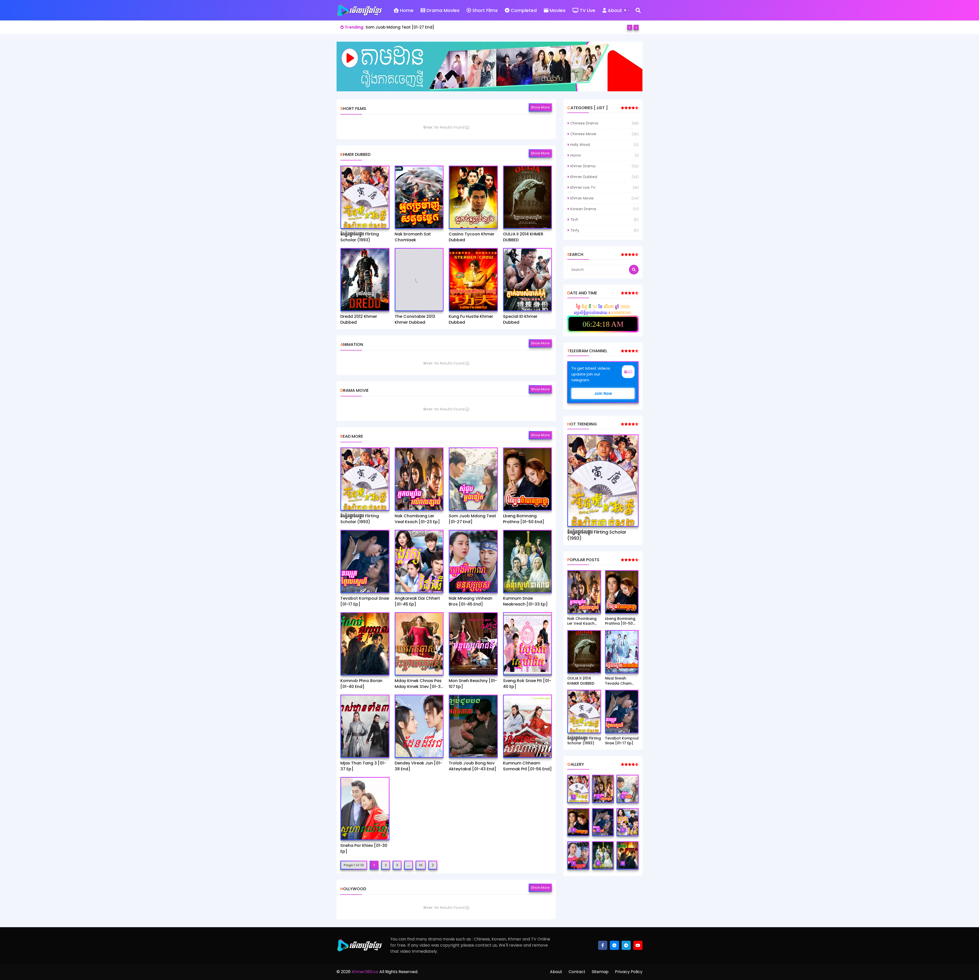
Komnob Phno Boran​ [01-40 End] (361, 683)
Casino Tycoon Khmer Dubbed (471, 237)
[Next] (636, 27)
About (615, 10)
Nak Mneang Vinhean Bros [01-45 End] (470, 601)
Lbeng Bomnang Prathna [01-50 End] (403, 27)
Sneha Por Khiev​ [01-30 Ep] (363, 848)
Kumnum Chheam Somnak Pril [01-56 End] (527, 766)
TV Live (587, 10)
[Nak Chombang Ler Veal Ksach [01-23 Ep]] (419, 479)
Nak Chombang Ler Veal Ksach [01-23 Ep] (417, 518)
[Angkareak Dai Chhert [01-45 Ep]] (419, 561)
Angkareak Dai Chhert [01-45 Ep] (417, 601)
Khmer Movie (582, 198)
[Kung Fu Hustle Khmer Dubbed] (473, 279)
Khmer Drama (582, 166)
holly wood (580, 144)
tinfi (574, 219)
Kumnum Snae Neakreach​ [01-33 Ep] (525, 601)
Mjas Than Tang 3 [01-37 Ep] (363, 766)
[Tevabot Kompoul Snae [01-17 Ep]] (365, 561)
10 (420, 865)
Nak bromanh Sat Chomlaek (413, 237)
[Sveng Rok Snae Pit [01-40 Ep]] (527, 643)
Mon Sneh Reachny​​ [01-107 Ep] (473, 683)
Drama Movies (443, 10)
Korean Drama (583, 208)
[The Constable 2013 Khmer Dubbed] (419, 279)
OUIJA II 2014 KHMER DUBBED (523, 237)
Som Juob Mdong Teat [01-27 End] (472, 518)
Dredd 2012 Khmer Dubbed (358, 319)
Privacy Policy (628, 972)
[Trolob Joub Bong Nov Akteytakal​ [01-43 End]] (473, 726)
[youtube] (637, 945)
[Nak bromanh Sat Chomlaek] (419, 197)
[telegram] (626, 945)
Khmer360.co (364, 972)
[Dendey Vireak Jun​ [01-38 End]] (419, 726)
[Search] (638, 10)
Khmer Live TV (582, 187)
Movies (557, 10)
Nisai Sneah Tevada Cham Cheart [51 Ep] (618, 681)
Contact (577, 972)
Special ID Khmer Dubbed (520, 319)
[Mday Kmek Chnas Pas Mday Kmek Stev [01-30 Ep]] (419, 643)
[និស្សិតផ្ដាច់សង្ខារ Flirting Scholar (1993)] (365, 197)
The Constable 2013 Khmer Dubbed (415, 319)
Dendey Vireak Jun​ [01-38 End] (418, 766)
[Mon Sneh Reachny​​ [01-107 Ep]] (473, 643)
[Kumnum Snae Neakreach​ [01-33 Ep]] (527, 561)
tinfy (574, 230)
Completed (524, 10)
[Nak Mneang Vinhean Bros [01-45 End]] (473, 561)
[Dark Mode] (627, 10)
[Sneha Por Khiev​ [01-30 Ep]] (365, 808)
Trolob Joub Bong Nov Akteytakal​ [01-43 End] (472, 766)
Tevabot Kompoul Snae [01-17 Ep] (364, 601)
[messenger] (614, 945)
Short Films (485, 10)
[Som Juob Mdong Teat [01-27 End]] (473, 479)
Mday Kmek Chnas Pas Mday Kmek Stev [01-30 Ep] (419, 683)
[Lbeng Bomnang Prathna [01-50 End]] (527, 479)
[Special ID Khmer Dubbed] (527, 279)
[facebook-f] (602, 945)
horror (575, 155)
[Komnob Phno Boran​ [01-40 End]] (365, 643)
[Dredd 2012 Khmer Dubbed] (365, 279)
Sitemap (600, 972)
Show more (540, 107)
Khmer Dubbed (583, 176)
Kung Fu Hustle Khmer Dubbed (471, 319)
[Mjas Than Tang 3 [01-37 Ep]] (365, 726)
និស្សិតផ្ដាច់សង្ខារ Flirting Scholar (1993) (359, 237)
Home (407, 10)
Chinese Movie (583, 133)
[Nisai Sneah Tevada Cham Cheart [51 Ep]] (622, 651)
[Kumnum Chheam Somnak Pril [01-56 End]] (527, 726)
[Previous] (629, 27)
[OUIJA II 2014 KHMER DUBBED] (527, 197)
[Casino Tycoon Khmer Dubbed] (473, 197)
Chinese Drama (584, 123)
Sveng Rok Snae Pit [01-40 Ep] (527, 683)
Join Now (603, 393)
